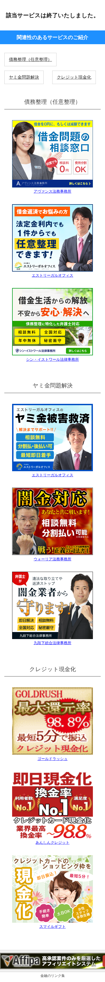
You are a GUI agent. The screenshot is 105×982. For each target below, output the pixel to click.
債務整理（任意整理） (30, 59)
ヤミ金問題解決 (24, 77)
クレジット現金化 (74, 77)
